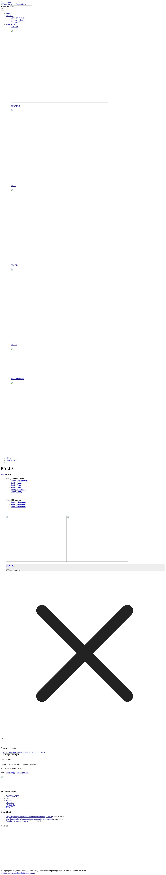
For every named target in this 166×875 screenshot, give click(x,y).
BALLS (14, 345)
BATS (13, 186)
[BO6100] (85, 539)
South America (40, 752)
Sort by (19, 481)
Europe (20, 752)
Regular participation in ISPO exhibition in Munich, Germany (29, 817)
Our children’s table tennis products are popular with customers (30, 819)
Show (18, 502)
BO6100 (10, 565)
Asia (3, 752)
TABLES (14, 27)
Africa (7, 752)
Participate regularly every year (18, 821)
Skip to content (7, 2)
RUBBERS (15, 106)
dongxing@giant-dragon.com (17, 773)
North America (29, 752)
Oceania (13, 752)
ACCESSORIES (17, 379)
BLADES (14, 265)
